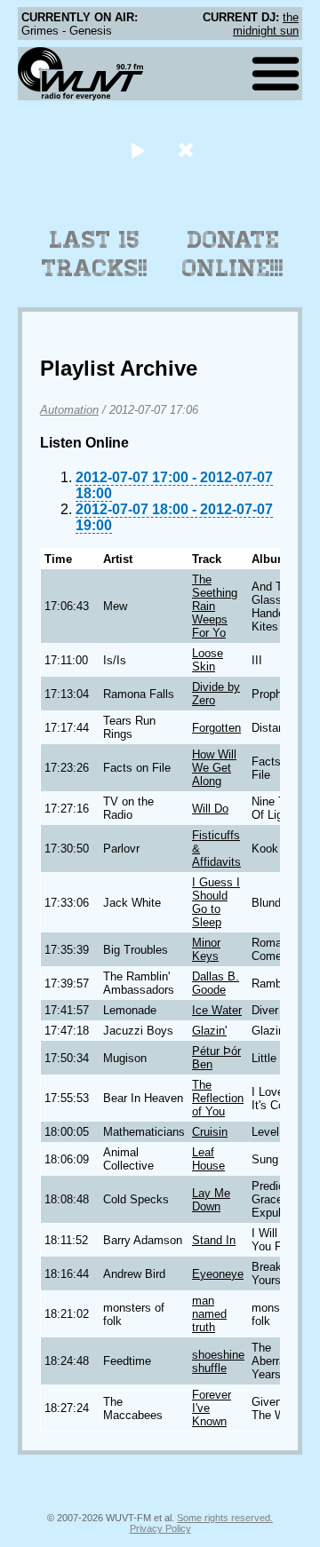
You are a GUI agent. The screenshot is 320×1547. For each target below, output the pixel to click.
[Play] (137, 150)
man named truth (209, 1314)
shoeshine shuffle (218, 1361)
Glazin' (209, 1030)
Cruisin (210, 1131)
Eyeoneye (218, 1274)
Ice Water (217, 1010)
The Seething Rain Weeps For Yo (214, 606)
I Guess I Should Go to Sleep (216, 902)
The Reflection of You (218, 1098)
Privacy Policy (160, 1528)
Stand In (214, 1240)
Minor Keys (206, 949)
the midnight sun (266, 24)
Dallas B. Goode (215, 983)
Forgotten (216, 727)
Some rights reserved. (225, 1517)
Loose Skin (207, 660)
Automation (69, 409)
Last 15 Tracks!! (95, 254)
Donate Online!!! (233, 254)
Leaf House (208, 1159)
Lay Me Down (211, 1199)
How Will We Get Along (214, 768)
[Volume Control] (188, 150)
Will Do (210, 808)
